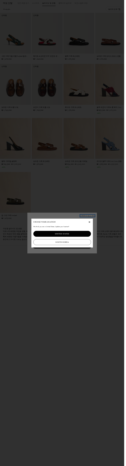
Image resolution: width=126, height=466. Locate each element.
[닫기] (89, 222)
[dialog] (62, 233)
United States (62, 234)
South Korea (62, 242)
